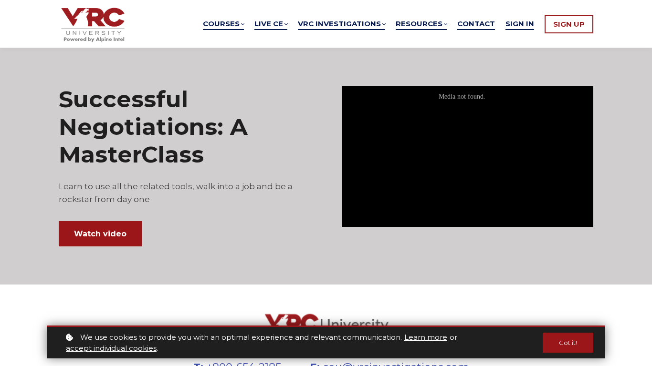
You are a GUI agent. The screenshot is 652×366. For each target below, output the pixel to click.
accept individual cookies (111, 348)
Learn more (425, 337)
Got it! (568, 342)
